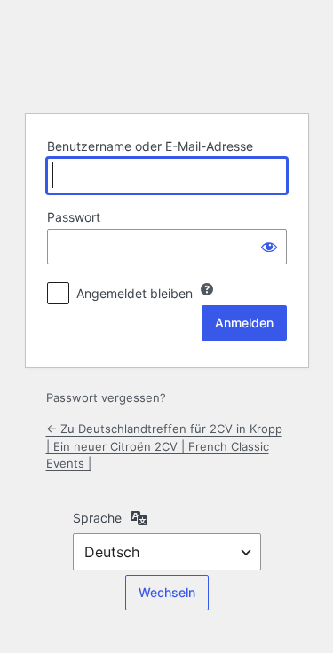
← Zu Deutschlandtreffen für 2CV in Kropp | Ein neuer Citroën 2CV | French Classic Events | (164, 445)
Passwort (73, 216)
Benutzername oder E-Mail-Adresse (150, 145)
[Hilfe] (207, 289)
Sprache (97, 517)
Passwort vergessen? (106, 397)
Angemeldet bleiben (134, 293)
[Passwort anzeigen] (269, 246)
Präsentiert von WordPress (167, 54)
